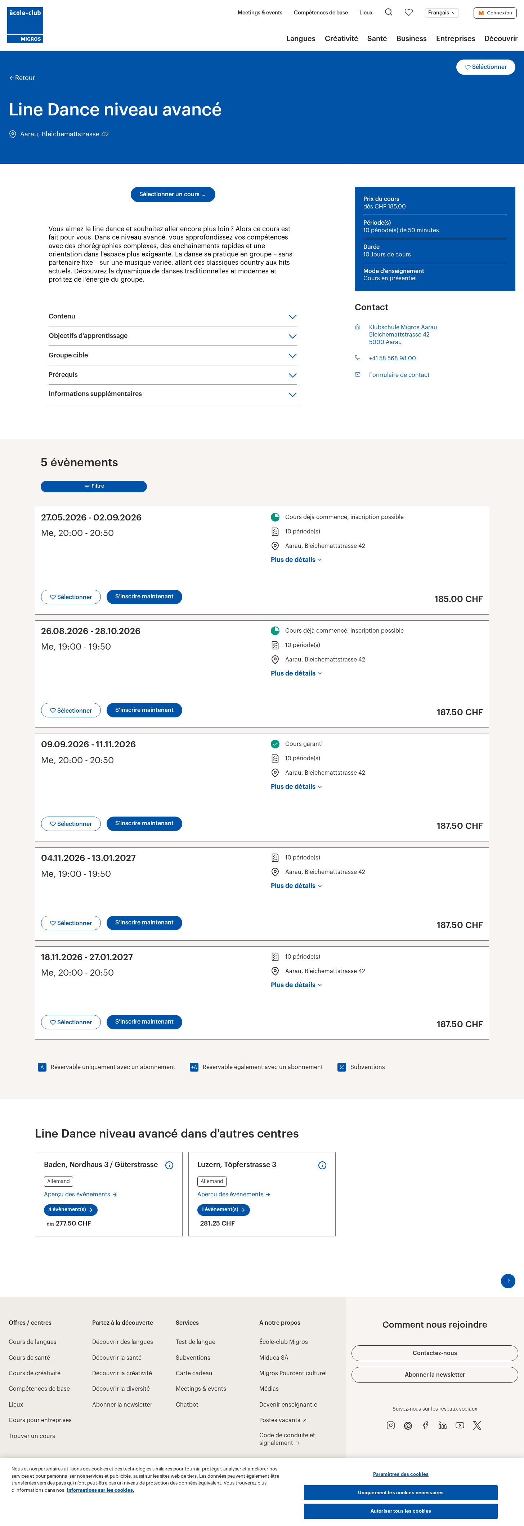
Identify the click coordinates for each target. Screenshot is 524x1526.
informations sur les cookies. (100, 1490)
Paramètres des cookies (401, 1474)
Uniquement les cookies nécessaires (401, 1492)
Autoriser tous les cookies (401, 1511)
